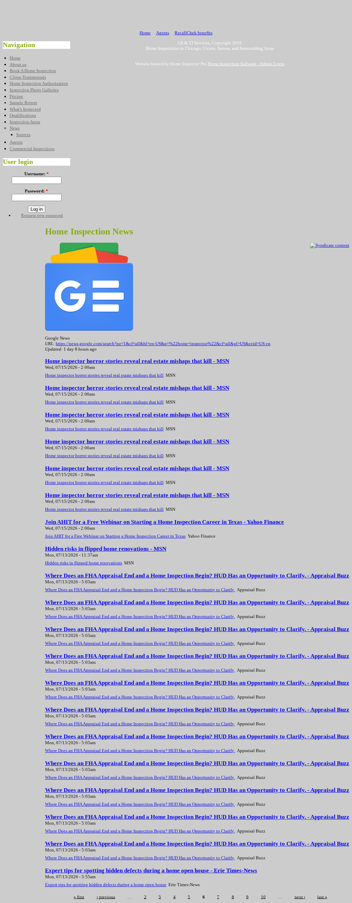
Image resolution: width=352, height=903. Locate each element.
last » (322, 896)
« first (79, 896)
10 (263, 896)
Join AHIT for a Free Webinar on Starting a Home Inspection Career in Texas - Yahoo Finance (164, 522)
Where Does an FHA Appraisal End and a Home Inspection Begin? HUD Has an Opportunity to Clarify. (140, 589)
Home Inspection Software (232, 63)
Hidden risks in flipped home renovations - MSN (105, 549)
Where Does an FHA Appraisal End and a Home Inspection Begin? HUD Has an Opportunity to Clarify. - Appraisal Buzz (197, 575)
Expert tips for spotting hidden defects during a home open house (105, 884)
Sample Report (23, 102)
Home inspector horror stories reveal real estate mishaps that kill (104, 375)
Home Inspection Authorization (39, 83)
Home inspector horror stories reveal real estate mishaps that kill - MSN (137, 361)
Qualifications (23, 115)
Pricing (16, 96)
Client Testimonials (28, 77)
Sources (23, 134)
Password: (36, 191)
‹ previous (106, 896)
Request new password (42, 215)
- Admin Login (270, 63)
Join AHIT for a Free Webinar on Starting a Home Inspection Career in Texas (115, 536)
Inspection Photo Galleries (34, 89)
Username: (36, 173)
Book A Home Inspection (33, 70)
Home (145, 32)
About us (18, 64)
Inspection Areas (25, 121)
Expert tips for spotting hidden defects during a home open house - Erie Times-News (151, 870)
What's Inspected (25, 109)
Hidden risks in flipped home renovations (83, 562)
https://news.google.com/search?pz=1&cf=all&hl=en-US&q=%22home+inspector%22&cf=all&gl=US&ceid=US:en (163, 343)
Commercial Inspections (32, 148)
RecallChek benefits (193, 32)
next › (300, 896)
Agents (162, 32)
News (15, 128)
